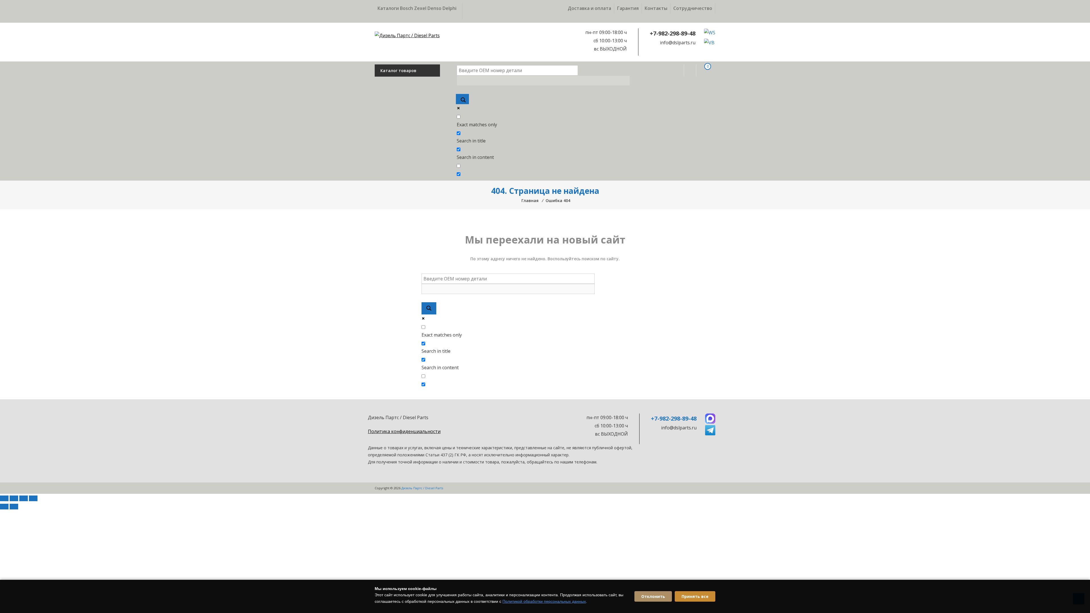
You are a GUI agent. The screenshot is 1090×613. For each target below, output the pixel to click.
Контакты (656, 8)
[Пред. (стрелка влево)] (4, 506)
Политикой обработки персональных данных (544, 601)
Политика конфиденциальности (404, 431)
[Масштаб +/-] (4, 498)
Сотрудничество (692, 8)
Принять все (695, 596)
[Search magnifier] (462, 99)
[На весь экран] (14, 498)
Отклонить (653, 596)
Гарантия (628, 8)
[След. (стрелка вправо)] (14, 506)
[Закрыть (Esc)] (33, 498)
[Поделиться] (23, 498)
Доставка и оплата (589, 8)
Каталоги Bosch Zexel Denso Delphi (417, 8)
